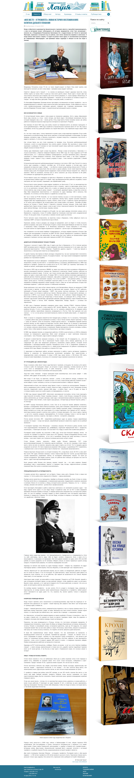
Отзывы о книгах (81, 14)
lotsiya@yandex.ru (31, 767)
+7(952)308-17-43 (33, 771)
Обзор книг (48, 14)
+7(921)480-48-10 (33, 773)
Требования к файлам (88, 769)
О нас (28, 14)
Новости (37, 14)
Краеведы (67, 14)
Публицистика (96, 14)
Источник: (80, 762)
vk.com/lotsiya (58, 769)
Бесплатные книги (87, 775)
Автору (57, 14)
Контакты (85, 767)
